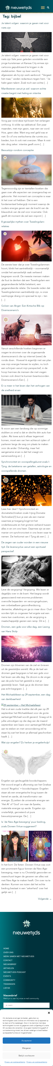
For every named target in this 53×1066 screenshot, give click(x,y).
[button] (49, 1012)
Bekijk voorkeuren (27, 1055)
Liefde (6, 988)
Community (9, 980)
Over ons (8, 952)
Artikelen (8, 968)
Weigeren (26, 1048)
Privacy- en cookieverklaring (15, 1062)
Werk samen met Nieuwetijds (18, 956)
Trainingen (9, 984)
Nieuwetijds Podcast (14, 972)
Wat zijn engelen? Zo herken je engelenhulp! (25, 742)
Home (6, 948)
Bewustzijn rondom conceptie (17, 150)
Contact (8, 960)
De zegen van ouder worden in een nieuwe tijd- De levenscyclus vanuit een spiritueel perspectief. (24, 547)
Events (7, 976)
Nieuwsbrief (9, 964)
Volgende (45, 899)
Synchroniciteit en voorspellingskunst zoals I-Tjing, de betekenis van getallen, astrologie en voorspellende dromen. (26, 466)
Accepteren (26, 1040)
